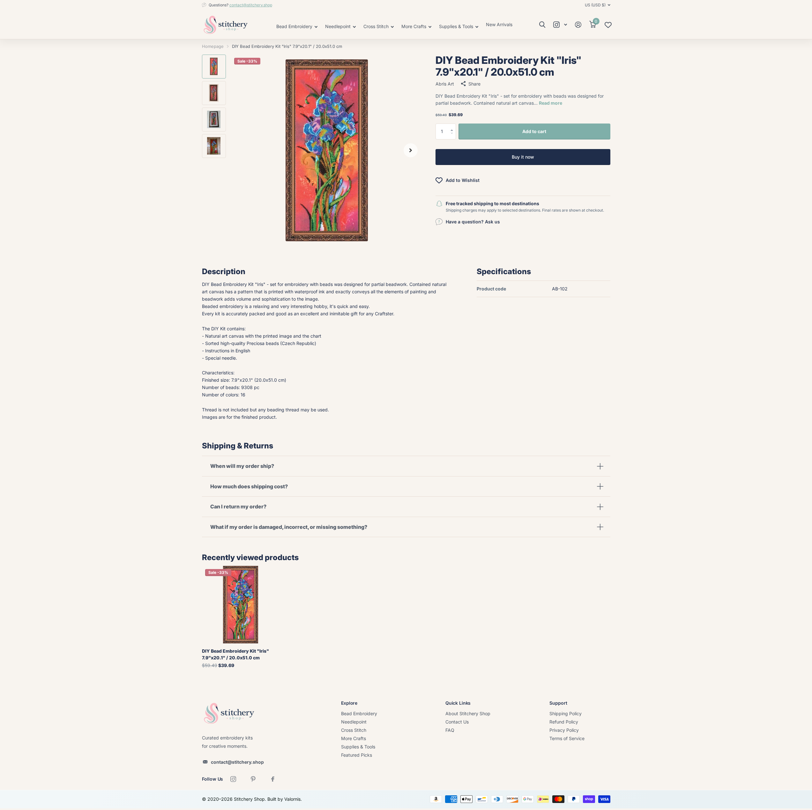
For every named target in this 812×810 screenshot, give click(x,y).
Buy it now (523, 157)
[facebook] (273, 779)
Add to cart (534, 131)
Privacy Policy (564, 730)
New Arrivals (499, 24)
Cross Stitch (353, 730)
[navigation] (214, 67)
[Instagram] (233, 779)
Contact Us (457, 721)
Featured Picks (356, 755)
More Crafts (353, 738)
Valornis (292, 799)
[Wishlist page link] (608, 26)
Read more (550, 103)
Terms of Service (567, 738)
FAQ (449, 730)
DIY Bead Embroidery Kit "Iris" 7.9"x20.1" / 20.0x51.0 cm (235, 654)
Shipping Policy (565, 713)
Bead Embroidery (359, 713)
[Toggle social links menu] (560, 25)
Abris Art (445, 83)
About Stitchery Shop (467, 713)
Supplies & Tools (358, 746)
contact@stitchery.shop (250, 5)
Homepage (213, 46)
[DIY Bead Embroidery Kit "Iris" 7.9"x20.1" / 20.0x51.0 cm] (240, 604)
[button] (453, 125)
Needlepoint (354, 721)
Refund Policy (563, 721)
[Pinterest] (253, 779)
